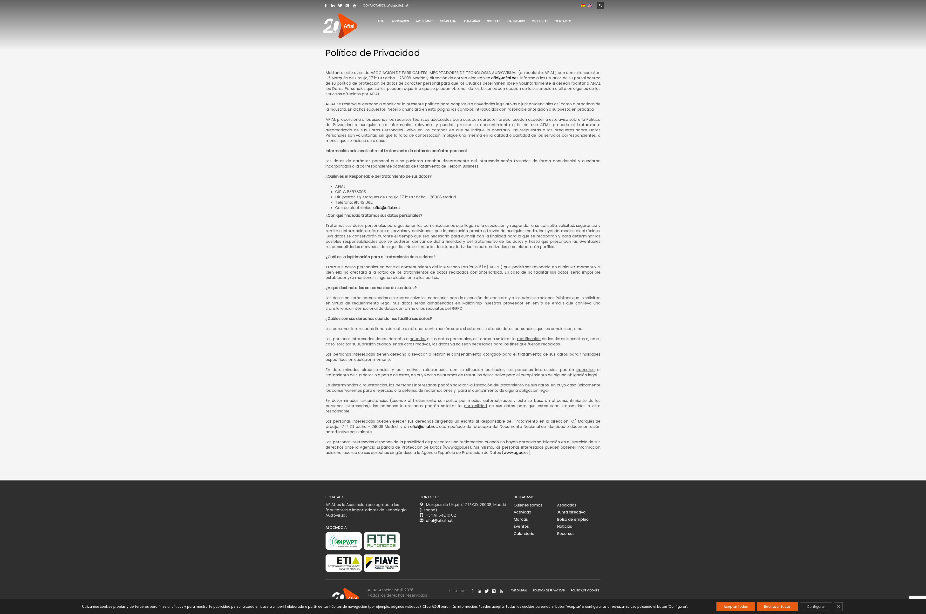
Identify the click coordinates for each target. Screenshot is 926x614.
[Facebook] (325, 5)
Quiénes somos (528, 505)
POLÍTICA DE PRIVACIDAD (549, 590)
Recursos (565, 533)
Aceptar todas (736, 606)
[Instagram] (347, 5)
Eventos (521, 526)
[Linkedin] (332, 5)
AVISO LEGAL (519, 590)
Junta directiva (571, 512)
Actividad (522, 512)
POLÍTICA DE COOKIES (585, 590)
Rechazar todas (777, 606)
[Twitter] (340, 5)
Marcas (521, 519)
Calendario (524, 533)
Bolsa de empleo (573, 519)
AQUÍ (436, 606)
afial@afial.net (397, 5)
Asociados (566, 505)
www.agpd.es (516, 452)
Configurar (816, 606)
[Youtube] (354, 5)
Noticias (564, 526)
